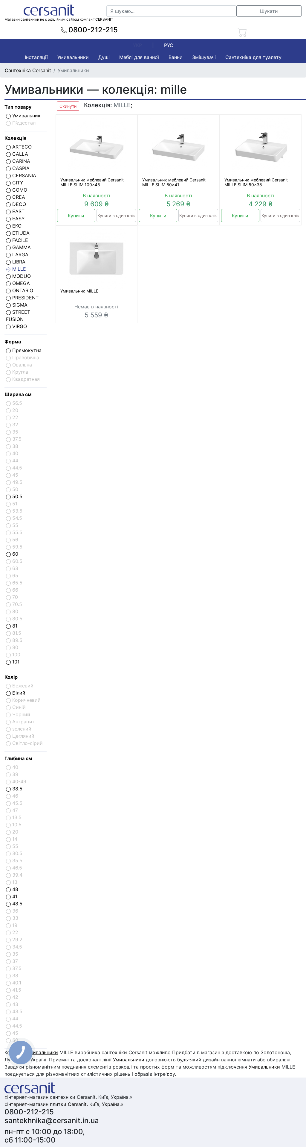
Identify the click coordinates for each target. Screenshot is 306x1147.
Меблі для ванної (139, 57)
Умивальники (73, 57)
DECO (18, 204)
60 (14, 554)
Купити (76, 216)
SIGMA (19, 305)
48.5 (16, 904)
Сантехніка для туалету (253, 57)
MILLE (18, 269)
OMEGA (20, 283)
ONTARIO (22, 290)
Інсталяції (36, 57)
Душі (104, 57)
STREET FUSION (18, 315)
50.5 (16, 496)
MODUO (21, 276)
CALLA (19, 154)
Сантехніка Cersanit (28, 70)
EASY (18, 219)
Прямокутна (26, 350)
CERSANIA (23, 175)
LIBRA (18, 262)
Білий (18, 693)
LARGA (19, 254)
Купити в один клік (116, 215)
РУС (168, 45)
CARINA (20, 161)
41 (14, 896)
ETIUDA (20, 233)
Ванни (176, 57)
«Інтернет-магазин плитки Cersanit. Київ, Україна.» (63, 1104)
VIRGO (19, 326)
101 (15, 662)
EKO (16, 226)
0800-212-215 (92, 29)
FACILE (19, 240)
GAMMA (21, 247)
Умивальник (26, 116)
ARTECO (21, 147)
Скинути (67, 106)
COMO (19, 190)
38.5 (16, 789)
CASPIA (20, 168)
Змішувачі (204, 57)
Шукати (269, 11)
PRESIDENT (25, 298)
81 (14, 626)
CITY (17, 183)
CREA (18, 197)
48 (14, 889)
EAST (18, 211)
